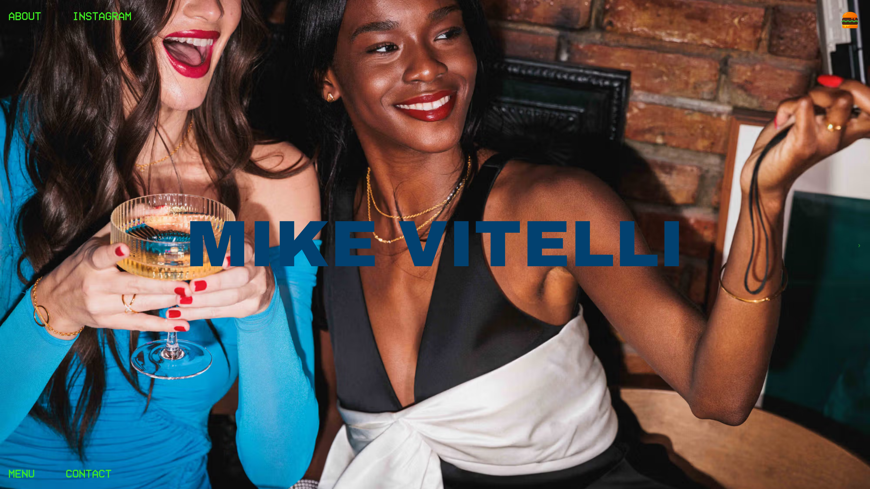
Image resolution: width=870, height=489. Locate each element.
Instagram (101, 16)
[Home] (850, 20)
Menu (21, 473)
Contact (89, 473)
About (24, 16)
